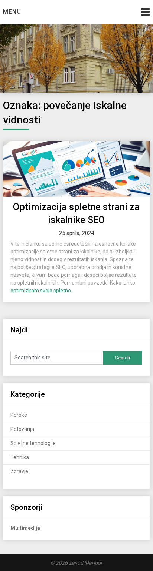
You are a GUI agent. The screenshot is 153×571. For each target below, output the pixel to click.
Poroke (18, 415)
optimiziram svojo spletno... (42, 290)
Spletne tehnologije (33, 443)
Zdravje (19, 471)
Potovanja (22, 429)
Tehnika (19, 457)
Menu (12, 11)
